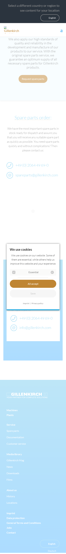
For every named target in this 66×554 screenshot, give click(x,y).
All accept (33, 283)
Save (33, 293)
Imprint (26, 303)
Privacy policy (37, 303)
